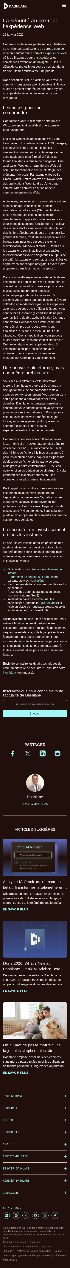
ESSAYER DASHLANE (16, 1168)
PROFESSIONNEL (13, 1095)
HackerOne (37, 580)
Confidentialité (30, 1246)
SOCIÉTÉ (9, 1144)
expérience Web (56, 53)
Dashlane (35, 797)
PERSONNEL (10, 1108)
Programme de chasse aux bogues (30, 576)
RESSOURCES (11, 1132)
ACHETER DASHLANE (16, 1180)
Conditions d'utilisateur (15, 1242)
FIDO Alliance (48, 602)
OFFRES (8, 1120)
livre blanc (10, 672)
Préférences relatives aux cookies (33, 1251)
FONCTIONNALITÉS (15, 1156)
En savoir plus (35, 803)
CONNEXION (10, 1192)
